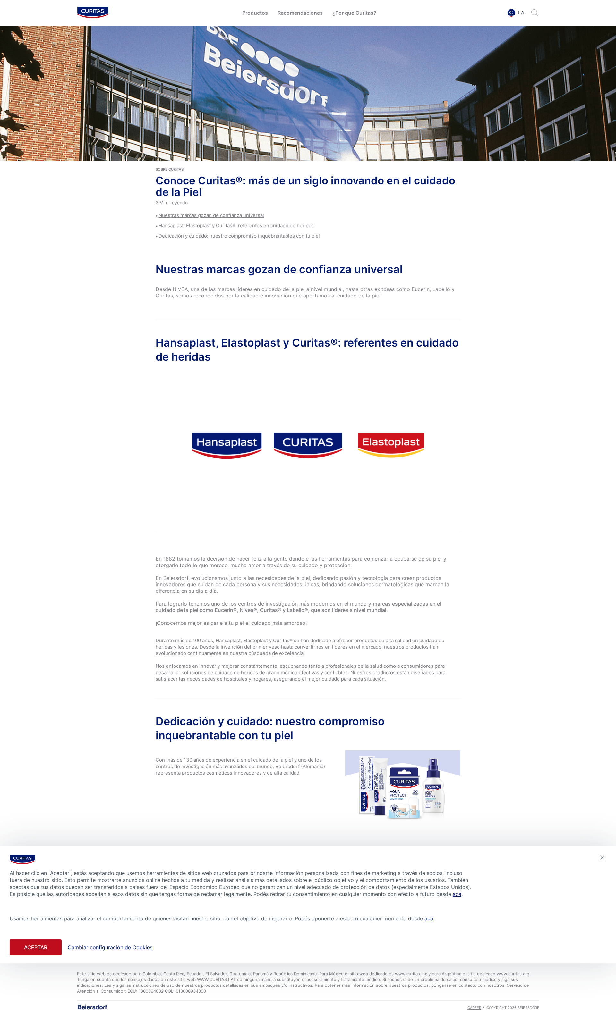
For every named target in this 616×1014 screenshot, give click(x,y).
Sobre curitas (170, 169)
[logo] (92, 13)
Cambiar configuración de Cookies (110, 947)
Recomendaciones (300, 13)
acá (457, 894)
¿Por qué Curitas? (354, 13)
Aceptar (35, 947)
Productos (255, 13)
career (474, 1007)
